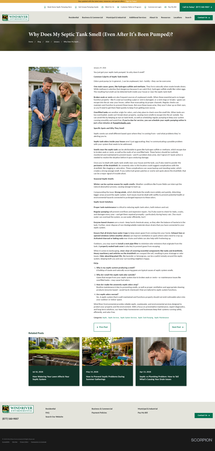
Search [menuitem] (188, 18)
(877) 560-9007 (196, 7)
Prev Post (103, 327)
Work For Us (109, 7)
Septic (105, 318)
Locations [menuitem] (178, 18)
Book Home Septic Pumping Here (60, 7)
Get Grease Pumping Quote (88, 7)
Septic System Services (128, 318)
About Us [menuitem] (154, 18)
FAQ (47, 413)
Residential (51, 409)
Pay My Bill (172, 7)
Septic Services (113, 318)
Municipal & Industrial (148, 409)
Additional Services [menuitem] (137, 18)
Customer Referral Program (131, 7)
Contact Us (202, 18)
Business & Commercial (102, 409)
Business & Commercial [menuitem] (92, 18)
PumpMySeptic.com (121, 123)
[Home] (15, 17)
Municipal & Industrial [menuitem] (116, 18)
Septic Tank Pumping (145, 318)
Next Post (176, 327)
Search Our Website (54, 417)
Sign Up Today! (131, 1)
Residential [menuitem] (74, 18)
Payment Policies (99, 413)
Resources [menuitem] (165, 18)
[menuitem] (6, 442)
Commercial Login (154, 7)
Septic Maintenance (161, 318)
